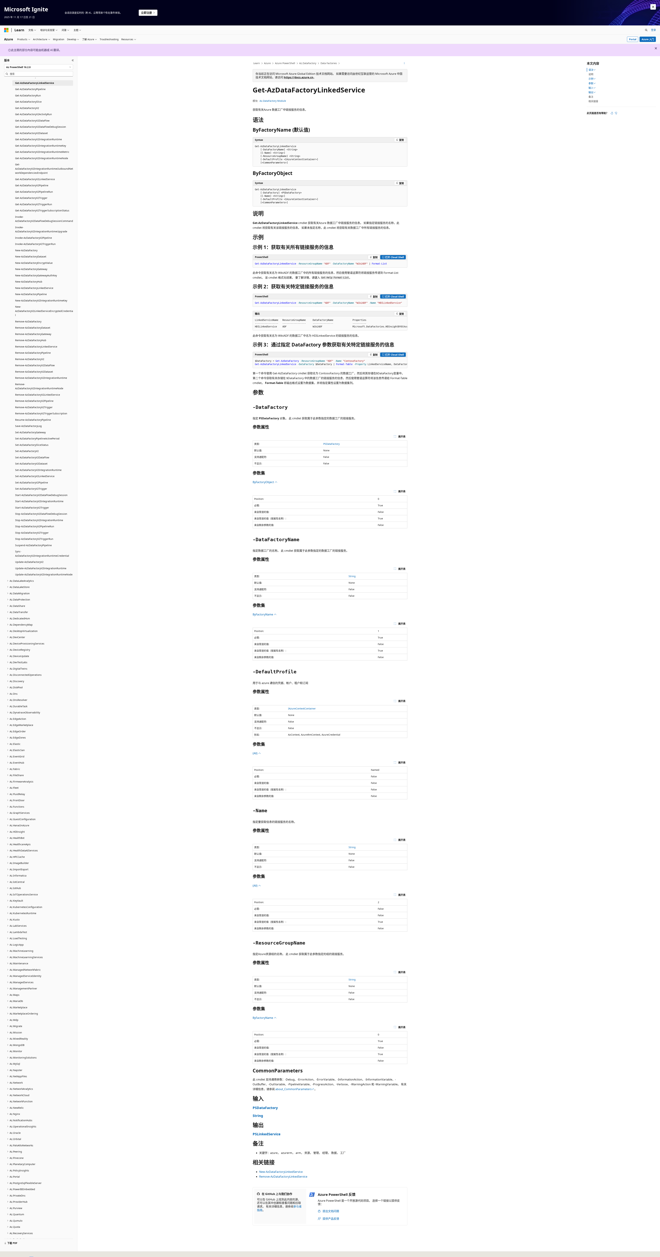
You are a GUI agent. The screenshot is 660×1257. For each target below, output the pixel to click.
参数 (590, 83)
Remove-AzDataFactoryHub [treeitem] (30, 340)
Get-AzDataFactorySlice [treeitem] (28, 101)
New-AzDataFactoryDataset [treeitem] (30, 256)
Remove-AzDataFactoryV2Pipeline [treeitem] (34, 401)
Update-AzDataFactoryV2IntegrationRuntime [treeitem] (40, 568)
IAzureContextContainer (302, 708)
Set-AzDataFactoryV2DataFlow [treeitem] (32, 457)
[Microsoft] (6, 30)
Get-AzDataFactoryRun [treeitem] (28, 95)
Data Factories (329, 63)
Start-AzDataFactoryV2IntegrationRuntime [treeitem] (39, 501)
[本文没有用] (616, 113)
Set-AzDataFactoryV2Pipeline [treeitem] (31, 482)
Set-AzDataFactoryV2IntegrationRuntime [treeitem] (38, 470)
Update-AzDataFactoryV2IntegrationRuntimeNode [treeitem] (44, 574)
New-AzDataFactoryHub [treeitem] (28, 281)
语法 (590, 69)
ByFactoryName (263, 614)
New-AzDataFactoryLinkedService (281, 1172)
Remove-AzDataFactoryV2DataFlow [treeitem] (35, 365)
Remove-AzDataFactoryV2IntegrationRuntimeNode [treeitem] (39, 386)
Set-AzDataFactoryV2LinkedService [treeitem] (34, 476)
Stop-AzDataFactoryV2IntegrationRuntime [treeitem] (39, 520)
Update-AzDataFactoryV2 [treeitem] (29, 562)
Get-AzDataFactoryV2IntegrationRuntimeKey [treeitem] (40, 145)
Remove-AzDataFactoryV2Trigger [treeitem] (34, 407)
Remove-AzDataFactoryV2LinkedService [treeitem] (37, 394)
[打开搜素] (646, 30)
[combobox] (38, 67)
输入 (590, 87)
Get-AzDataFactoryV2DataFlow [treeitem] (32, 120)
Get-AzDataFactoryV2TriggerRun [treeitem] (33, 204)
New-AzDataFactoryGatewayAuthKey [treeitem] (36, 275)
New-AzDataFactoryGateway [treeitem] (31, 269)
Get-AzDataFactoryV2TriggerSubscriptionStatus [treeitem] (42, 210)
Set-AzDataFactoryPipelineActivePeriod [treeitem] (37, 438)
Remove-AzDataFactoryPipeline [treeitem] (33, 352)
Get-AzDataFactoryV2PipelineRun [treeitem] (34, 191)
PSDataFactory (331, 443)
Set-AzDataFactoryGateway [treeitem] (30, 432)
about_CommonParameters (293, 1089)
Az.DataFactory (307, 63)
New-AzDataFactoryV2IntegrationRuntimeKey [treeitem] (41, 300)
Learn (256, 63)
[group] (330, 323)
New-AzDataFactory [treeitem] (26, 250)
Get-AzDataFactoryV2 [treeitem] (27, 108)
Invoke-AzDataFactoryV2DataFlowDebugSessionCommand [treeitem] (44, 219)
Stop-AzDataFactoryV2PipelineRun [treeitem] (34, 526)
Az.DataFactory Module (273, 100)
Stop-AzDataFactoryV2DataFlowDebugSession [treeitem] (41, 513)
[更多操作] (404, 63)
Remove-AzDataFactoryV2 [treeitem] (29, 359)
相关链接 (593, 101)
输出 (590, 92)
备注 (590, 96)
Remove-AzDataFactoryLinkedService (283, 1176)
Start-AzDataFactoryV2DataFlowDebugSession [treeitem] (41, 495)
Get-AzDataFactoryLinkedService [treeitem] (34, 83)
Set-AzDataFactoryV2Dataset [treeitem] (31, 463)
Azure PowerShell (285, 63)
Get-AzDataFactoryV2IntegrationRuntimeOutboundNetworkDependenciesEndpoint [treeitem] (44, 168)
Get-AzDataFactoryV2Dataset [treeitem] (31, 133)
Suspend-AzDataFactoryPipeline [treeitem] (33, 545)
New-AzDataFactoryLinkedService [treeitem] (34, 288)
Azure (267, 63)
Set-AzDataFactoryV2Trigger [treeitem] (31, 488)
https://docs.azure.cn (298, 77)
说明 (590, 74)
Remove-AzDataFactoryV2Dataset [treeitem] (34, 371)
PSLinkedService (266, 1134)
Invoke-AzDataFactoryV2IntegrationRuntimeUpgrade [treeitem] (41, 229)
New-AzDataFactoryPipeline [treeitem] (31, 294)
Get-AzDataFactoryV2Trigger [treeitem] (31, 198)
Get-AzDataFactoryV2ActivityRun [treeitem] (33, 114)
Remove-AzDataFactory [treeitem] (28, 321)
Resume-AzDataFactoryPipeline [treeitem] (33, 419)
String (352, 576)
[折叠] (73, 60)
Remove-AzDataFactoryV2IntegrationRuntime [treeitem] (41, 377)
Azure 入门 (648, 39)
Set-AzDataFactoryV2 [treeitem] (27, 451)
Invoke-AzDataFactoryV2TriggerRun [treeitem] (35, 244)
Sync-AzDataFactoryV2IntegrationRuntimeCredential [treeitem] (42, 553)
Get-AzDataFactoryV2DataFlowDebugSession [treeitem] (40, 126)
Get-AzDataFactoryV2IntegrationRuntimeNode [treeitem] (41, 158)
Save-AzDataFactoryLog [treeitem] (28, 426)
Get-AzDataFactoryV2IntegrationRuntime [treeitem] (38, 139)
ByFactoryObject (264, 482)
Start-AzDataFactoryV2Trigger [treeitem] (32, 507)
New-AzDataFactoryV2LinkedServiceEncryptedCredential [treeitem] (44, 311)
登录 (653, 29)
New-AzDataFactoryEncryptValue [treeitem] (34, 262)
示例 (590, 78)
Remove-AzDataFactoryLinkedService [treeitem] (36, 346)
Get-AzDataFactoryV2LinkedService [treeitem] (35, 179)
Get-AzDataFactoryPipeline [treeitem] (30, 89)
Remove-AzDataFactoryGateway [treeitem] (33, 334)
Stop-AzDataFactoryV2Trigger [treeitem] (32, 532)
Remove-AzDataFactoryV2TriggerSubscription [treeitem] (41, 413)
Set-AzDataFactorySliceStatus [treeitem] (31, 444)
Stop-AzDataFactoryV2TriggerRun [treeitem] (34, 539)
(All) (255, 753)
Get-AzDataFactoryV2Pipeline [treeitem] (31, 185)
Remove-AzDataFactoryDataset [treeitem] (32, 327)
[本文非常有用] (612, 113)
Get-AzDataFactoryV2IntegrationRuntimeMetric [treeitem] (42, 151)
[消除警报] (653, 7)
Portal (632, 39)
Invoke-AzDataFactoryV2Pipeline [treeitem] (33, 237)
